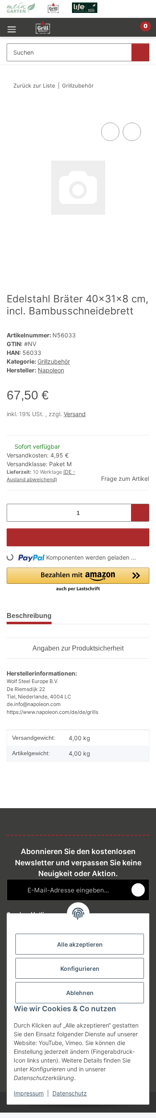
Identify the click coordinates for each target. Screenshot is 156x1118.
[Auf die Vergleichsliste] (110, 132)
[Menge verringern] (16, 512)
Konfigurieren (79, 968)
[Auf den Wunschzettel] (132, 132)
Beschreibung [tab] (29, 615)
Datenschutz (69, 1093)
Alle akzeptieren (80, 944)
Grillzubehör (53, 361)
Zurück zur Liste (34, 85)
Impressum (29, 1093)
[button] (116, 30)
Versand (75, 413)
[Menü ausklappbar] (11, 27)
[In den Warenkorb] (13, 111)
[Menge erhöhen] (140, 512)
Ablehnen (80, 992)
